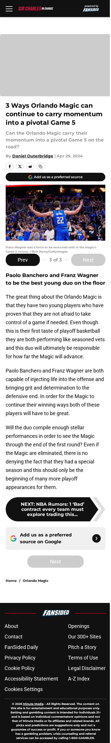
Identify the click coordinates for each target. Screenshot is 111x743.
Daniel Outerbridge (32, 156)
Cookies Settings (24, 689)
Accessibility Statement (31, 679)
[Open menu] (9, 8)
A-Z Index (79, 679)
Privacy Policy (20, 658)
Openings (78, 626)
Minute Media (33, 704)
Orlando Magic (35, 580)
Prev (23, 260)
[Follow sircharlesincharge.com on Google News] (96, 538)
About (11, 626)
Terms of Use (83, 658)
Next (88, 260)
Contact (13, 637)
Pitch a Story (82, 647)
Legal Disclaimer (87, 668)
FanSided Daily (21, 647)
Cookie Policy (20, 668)
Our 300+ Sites (84, 637)
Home (11, 580)
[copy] (40, 166)
